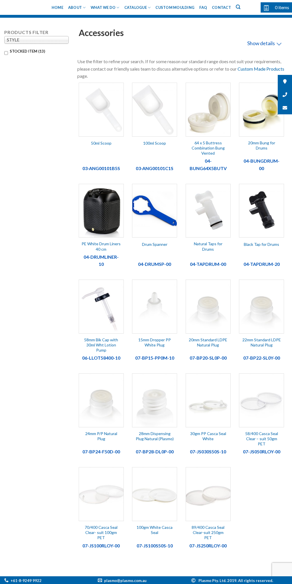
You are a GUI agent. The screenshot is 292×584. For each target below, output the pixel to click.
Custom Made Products (261, 68)
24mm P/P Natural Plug (101, 436)
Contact (221, 7)
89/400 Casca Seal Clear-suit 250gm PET (208, 532)
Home (57, 7)
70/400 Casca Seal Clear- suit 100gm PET (101, 532)
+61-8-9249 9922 (26, 580)
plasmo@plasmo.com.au (125, 580)
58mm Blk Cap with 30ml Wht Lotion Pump (101, 344)
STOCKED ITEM (27, 51)
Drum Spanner (154, 244)
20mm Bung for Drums (261, 145)
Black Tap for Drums (261, 244)
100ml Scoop (154, 143)
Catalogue (135, 7)
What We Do (103, 7)
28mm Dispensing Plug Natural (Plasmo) (155, 436)
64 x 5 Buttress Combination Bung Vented (208, 148)
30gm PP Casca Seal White (208, 436)
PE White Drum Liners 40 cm (101, 246)
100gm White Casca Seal (155, 530)
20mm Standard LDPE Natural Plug (208, 342)
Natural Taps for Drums (208, 246)
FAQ (203, 7)
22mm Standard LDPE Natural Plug (261, 342)
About (75, 7)
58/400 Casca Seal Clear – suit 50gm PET (261, 438)
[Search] (238, 7)
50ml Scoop (101, 143)
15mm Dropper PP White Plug (154, 342)
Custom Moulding (174, 7)
